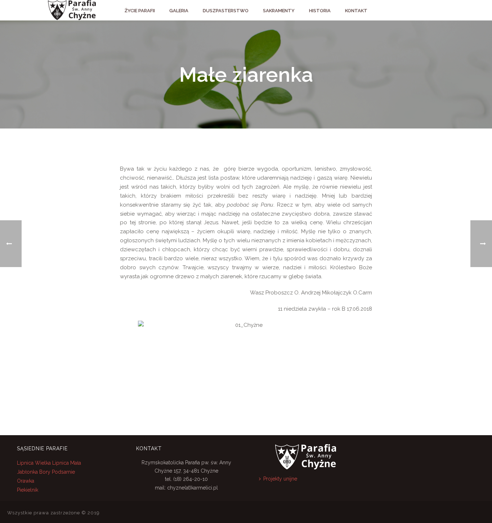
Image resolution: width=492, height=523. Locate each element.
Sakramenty (279, 10)
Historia (320, 10)
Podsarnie (63, 472)
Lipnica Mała (66, 463)
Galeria (178, 10)
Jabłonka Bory (33, 472)
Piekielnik (27, 490)
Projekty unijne (280, 479)
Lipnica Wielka (34, 463)
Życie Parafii (140, 10)
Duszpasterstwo (226, 10)
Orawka (25, 481)
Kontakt (356, 10)
